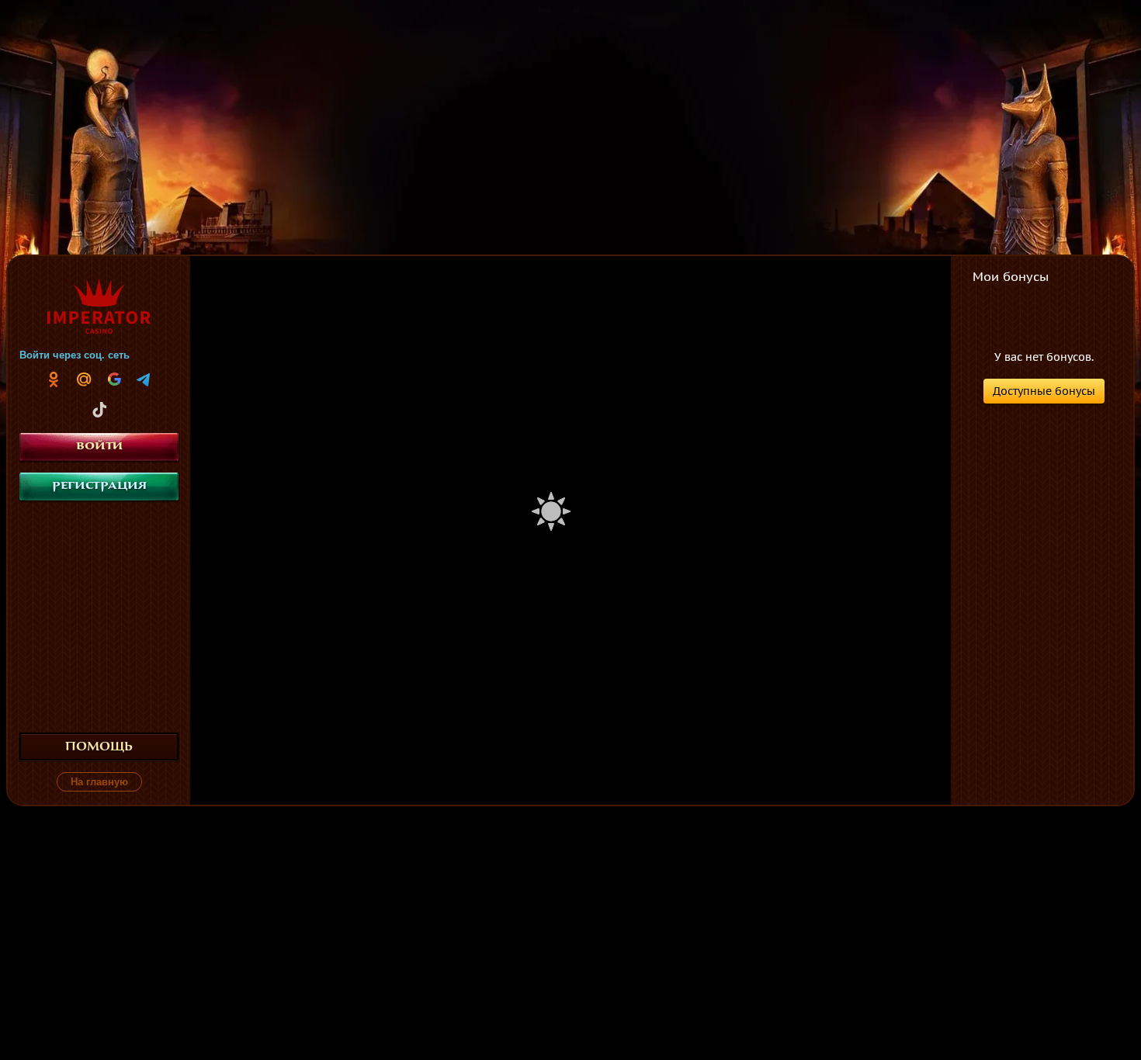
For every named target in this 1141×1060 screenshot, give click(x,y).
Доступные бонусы (1044, 391)
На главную (99, 782)
